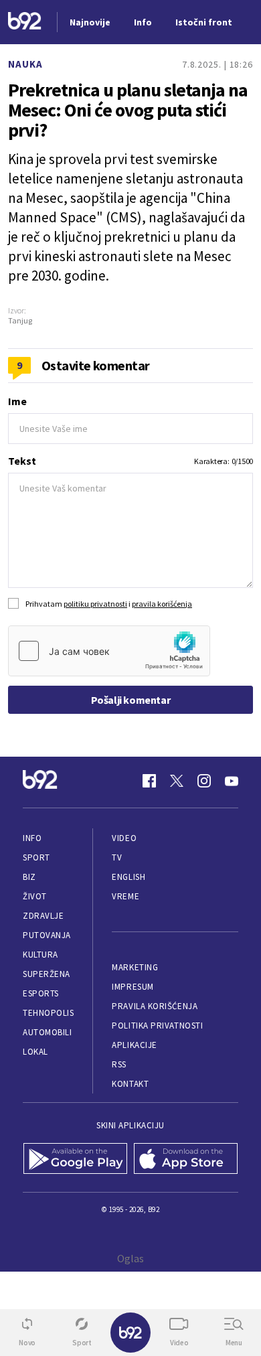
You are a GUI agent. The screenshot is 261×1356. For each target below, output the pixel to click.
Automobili (47, 1032)
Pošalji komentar (131, 699)
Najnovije (90, 22)
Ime (17, 401)
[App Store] (186, 1160)
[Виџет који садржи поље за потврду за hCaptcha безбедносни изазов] (109, 650)
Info (32, 838)
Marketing (135, 967)
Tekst (22, 460)
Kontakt (130, 1083)
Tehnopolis (48, 1013)
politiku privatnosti (95, 604)
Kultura (40, 954)
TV (117, 857)
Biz (29, 877)
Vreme (125, 896)
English (128, 877)
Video (124, 838)
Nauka (25, 64)
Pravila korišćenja (154, 1006)
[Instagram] (204, 780)
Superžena (46, 974)
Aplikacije (134, 1045)
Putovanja (47, 935)
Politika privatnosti (157, 1025)
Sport (36, 857)
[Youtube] (231, 780)
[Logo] (24, 22)
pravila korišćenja (162, 604)
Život (35, 896)
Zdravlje (43, 915)
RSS (119, 1064)
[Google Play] (75, 1160)
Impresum (132, 986)
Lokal (35, 1051)
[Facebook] (149, 780)
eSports (41, 993)
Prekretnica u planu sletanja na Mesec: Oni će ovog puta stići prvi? (128, 110)
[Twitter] (176, 780)
